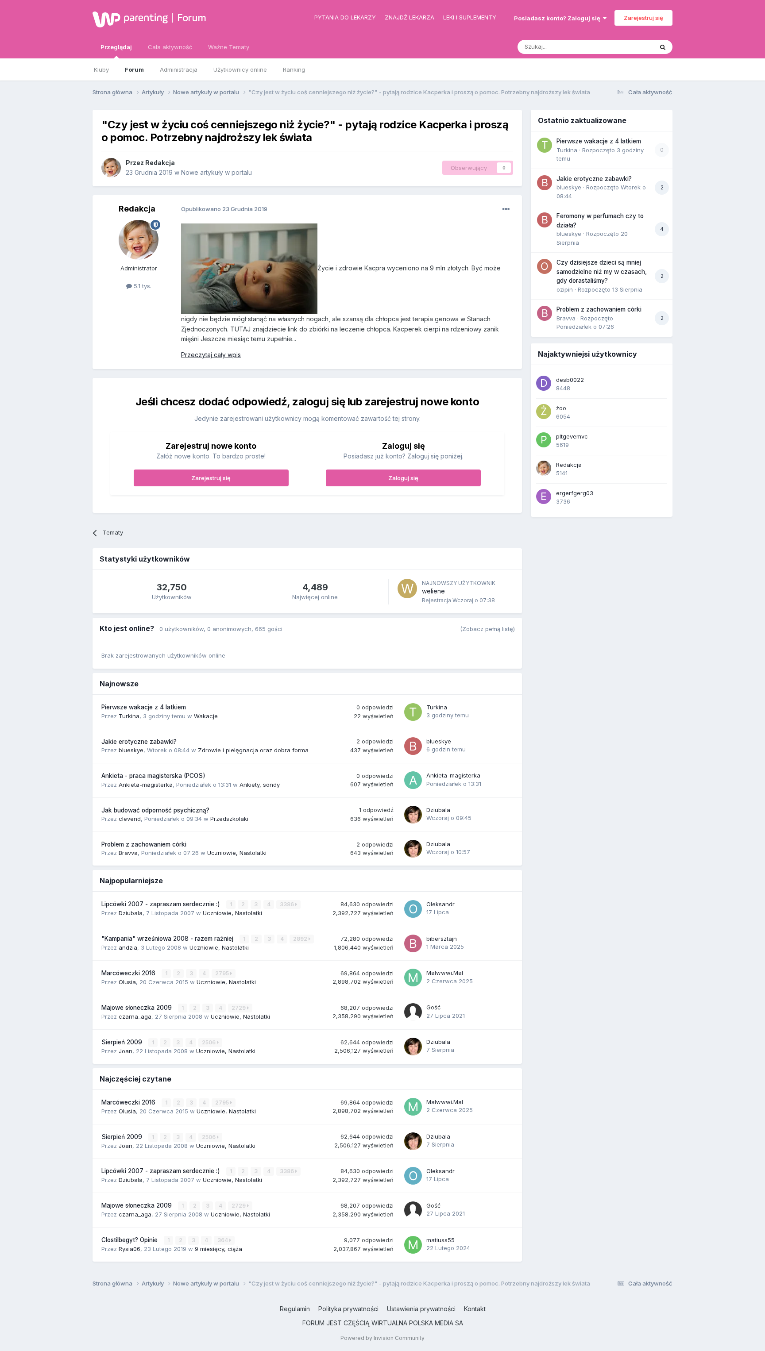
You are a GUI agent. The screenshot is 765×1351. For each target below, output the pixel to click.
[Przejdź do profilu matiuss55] (413, 1245)
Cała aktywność (170, 46)
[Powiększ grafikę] (249, 268)
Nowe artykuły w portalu (216, 172)
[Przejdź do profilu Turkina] (413, 712)
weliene (433, 591)
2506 (209, 1042)
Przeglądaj (116, 46)
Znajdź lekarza (409, 17)
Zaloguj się (403, 477)
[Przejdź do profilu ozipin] (544, 266)
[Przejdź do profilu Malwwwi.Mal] (413, 977)
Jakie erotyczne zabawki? (139, 741)
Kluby (101, 69)
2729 (239, 1008)
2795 (222, 973)
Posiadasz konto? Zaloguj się (558, 18)
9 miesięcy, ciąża (218, 1248)
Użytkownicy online (240, 69)
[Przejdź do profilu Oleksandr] (413, 909)
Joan (125, 1051)
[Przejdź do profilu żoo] (543, 411)
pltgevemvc (572, 436)
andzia (128, 947)
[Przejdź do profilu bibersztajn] (413, 943)
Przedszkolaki (229, 818)
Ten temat (627, 46)
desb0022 (570, 379)
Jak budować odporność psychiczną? (155, 810)
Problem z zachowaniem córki (143, 844)
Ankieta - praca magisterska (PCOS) (153, 775)
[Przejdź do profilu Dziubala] (413, 815)
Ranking (294, 69)
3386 (287, 904)
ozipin (564, 289)
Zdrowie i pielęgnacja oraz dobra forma (253, 750)
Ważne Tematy (228, 46)
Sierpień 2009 (122, 1042)
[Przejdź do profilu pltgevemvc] (543, 439)
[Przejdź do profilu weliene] (407, 588)
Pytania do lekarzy (345, 17)
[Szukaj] (662, 47)
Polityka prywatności (348, 1309)
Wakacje (206, 716)
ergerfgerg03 (574, 493)
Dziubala (438, 809)
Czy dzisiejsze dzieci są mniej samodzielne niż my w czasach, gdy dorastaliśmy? (601, 271)
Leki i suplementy (469, 17)
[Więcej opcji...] (506, 209)
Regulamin (295, 1309)
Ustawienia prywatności (421, 1309)
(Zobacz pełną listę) (487, 628)
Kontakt (475, 1309)
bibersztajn (441, 938)
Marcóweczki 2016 (129, 973)
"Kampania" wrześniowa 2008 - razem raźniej (168, 938)
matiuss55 (440, 1239)
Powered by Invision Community (382, 1338)
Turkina (129, 716)
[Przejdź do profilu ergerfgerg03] (543, 496)
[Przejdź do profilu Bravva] (544, 313)
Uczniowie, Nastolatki (237, 852)
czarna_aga (135, 1016)
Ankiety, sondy (260, 784)
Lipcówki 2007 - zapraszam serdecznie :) (161, 904)
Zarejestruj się (643, 17)
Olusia (127, 981)
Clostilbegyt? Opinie (130, 1239)
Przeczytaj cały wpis (211, 354)
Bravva (128, 852)
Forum (191, 17)
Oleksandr (440, 904)
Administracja (178, 69)
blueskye (131, 750)
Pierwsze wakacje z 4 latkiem (143, 707)
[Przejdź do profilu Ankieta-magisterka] (413, 780)
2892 (301, 938)
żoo (561, 408)
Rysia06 (129, 1248)
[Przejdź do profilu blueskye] (413, 746)
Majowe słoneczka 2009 (137, 1007)
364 (223, 1240)
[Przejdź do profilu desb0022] (543, 383)
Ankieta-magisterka (146, 784)
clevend (130, 818)
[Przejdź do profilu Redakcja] (111, 167)
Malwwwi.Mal (444, 972)
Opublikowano (224, 208)
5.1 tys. (141, 285)
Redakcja (160, 162)
